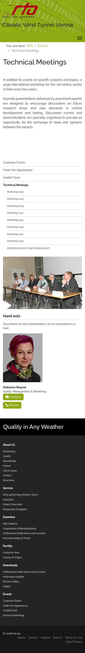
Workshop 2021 (15, 234)
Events (7, 594)
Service (8, 488)
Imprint (45, 637)
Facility (7, 546)
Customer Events (14, 162)
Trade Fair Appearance (17, 170)
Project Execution (12, 504)
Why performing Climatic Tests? (20, 494)
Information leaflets (13, 576)
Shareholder (9, 461)
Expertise (9, 517)
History (7, 465)
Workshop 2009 (15, 205)
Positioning (9, 451)
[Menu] (79, 38)
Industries (8, 499)
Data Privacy (74, 641)
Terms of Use (73, 637)
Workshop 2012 (15, 212)
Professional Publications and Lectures (24, 533)
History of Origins (12, 557)
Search (57, 637)
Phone (14, 405)
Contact (15, 397)
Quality (7, 456)
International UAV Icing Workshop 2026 (28, 248)
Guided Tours (11, 177)
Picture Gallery (11, 581)
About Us (9, 444)
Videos (6, 586)
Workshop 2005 (15, 191)
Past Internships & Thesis (16, 538)
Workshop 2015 (15, 219)
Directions (8, 480)
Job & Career (10, 470)
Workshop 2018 (15, 227)
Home (21, 637)
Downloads (10, 565)
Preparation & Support (15, 509)
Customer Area (11, 552)
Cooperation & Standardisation (19, 528)
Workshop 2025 (15, 241)
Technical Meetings (15, 185)
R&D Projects (10, 523)
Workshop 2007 (15, 198)
